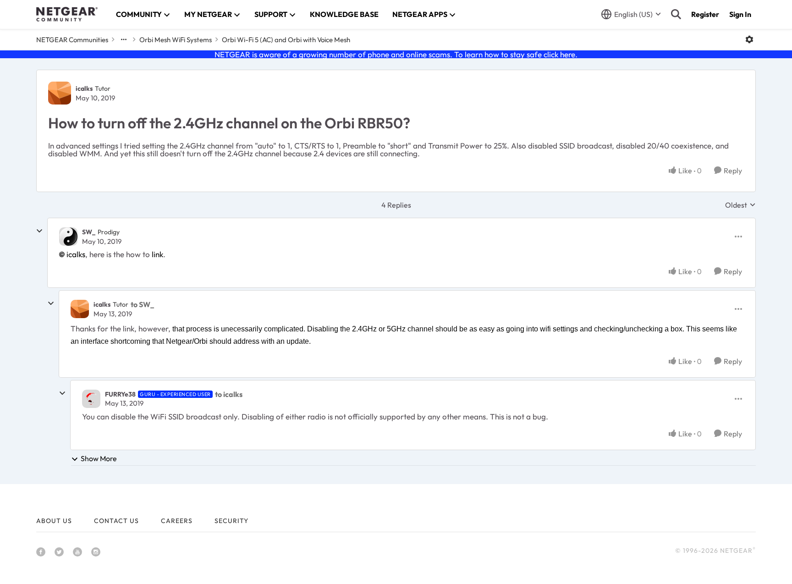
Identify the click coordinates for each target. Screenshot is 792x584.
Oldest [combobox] (740, 205)
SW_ (88, 232)
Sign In (740, 14)
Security (231, 521)
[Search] (676, 14)
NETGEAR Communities (72, 39)
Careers (176, 521)
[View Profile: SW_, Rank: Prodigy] (68, 236)
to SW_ (142, 304)
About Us (54, 521)
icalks (84, 88)
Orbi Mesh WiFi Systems (175, 39)
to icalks (228, 394)
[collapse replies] (39, 231)
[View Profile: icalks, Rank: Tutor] (59, 93)
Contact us (116, 521)
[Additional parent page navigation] (123, 39)
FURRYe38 (120, 394)
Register (705, 14)
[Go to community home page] (67, 14)
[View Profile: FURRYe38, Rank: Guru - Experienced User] (91, 399)
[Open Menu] (749, 39)
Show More (99, 458)
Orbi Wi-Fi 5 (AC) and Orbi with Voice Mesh (286, 39)
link (157, 254)
